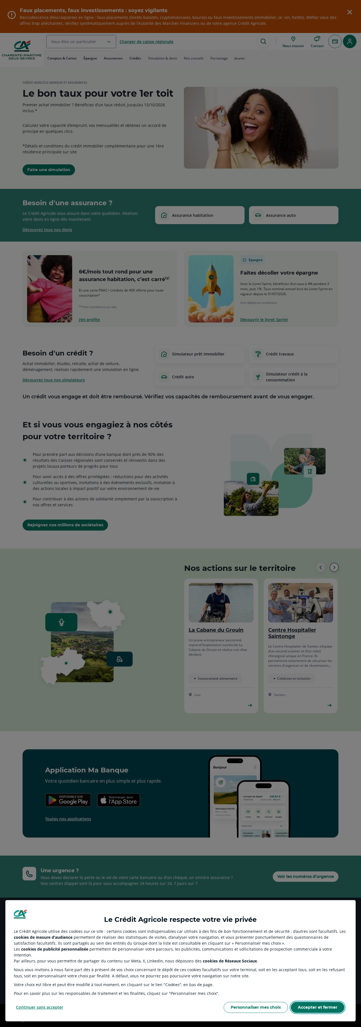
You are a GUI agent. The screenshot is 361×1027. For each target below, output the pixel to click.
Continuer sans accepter (39, 1007)
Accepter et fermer (317, 1007)
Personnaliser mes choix (256, 1007)
